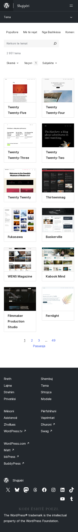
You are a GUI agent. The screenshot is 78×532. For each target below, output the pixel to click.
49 (53, 340)
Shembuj (47, 379)
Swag (46, 431)
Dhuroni (48, 424)
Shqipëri (18, 480)
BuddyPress (14, 463)
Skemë (11, 63)
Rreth (7, 379)
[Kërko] (55, 43)
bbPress (11, 457)
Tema (7, 17)
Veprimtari (48, 418)
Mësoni (9, 411)
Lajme (8, 385)
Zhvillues (10, 424)
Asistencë (10, 418)
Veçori (30, 63)
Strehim (9, 392)
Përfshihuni (48, 411)
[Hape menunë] (72, 5)
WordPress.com (17, 443)
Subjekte (48, 63)
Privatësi (10, 399)
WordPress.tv (15, 431)
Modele (46, 399)
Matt (9, 450)
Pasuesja (39, 346)
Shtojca (46, 392)
